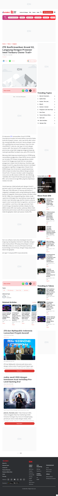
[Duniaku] (9, 12)
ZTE (11, 136)
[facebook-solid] (27, 90)
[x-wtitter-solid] (30, 90)
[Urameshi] (4, 297)
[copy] (34, 90)
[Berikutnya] (37, 311)
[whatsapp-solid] (23, 90)
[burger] (55, 12)
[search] (41, 12)
